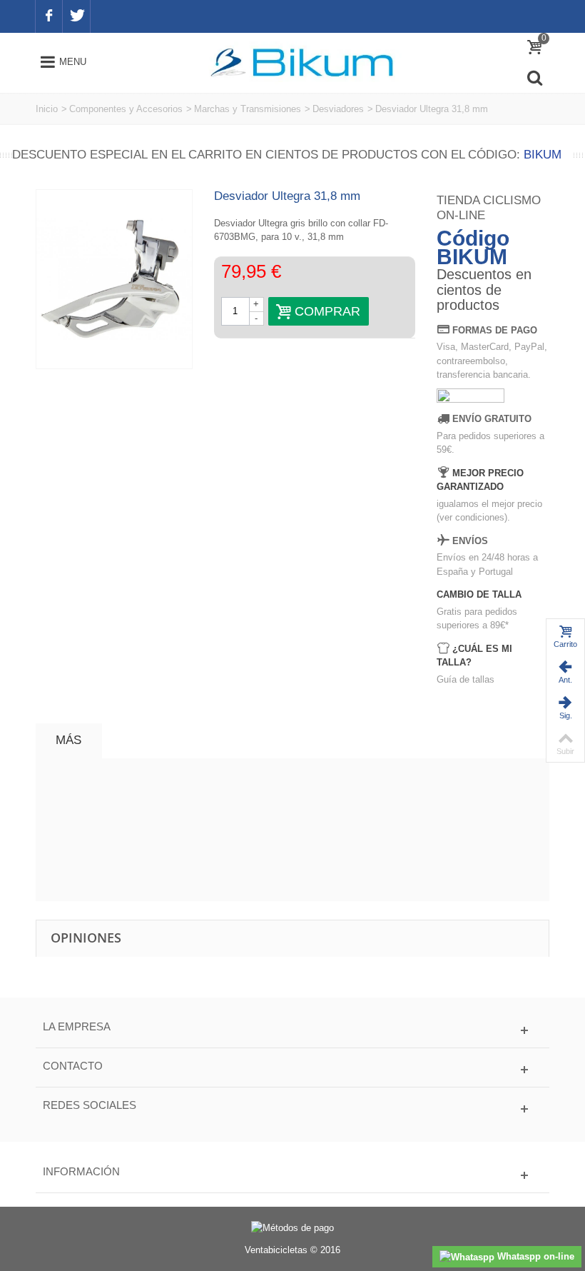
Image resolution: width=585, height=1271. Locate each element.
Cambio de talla (479, 594)
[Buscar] (534, 78)
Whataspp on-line (534, 1256)
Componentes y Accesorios (126, 109)
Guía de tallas (465, 679)
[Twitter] (76, 16)
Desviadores (338, 109)
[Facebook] (49, 16)
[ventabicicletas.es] (302, 61)
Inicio (47, 109)
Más (68, 740)
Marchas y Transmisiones (247, 109)
